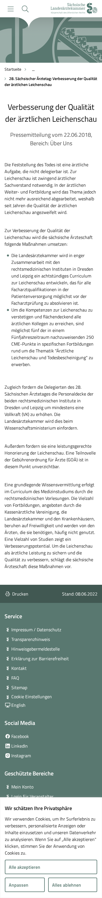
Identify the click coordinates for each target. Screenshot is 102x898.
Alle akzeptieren (24, 867)
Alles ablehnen (66, 885)
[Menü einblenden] (10, 9)
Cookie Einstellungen (31, 696)
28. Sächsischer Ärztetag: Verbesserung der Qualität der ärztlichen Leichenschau (51, 81)
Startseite (13, 69)
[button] (25, 9)
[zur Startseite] (74, 9)
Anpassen (18, 885)
